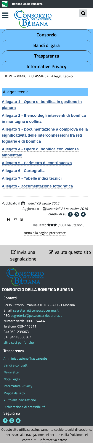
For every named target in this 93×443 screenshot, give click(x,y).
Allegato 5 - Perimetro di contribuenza (37, 163)
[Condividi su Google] (76, 214)
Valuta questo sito (72, 252)
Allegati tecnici (62, 76)
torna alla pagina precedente (45, 232)
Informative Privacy (46, 66)
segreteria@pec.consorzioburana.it (36, 315)
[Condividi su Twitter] (83, 214)
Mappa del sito (14, 393)
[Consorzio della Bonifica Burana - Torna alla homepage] (46, 19)
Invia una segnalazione (23, 255)
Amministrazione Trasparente (25, 358)
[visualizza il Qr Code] (22, 220)
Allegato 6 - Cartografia (23, 170)
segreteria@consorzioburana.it (36, 310)
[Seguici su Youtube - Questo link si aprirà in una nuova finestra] (18, 420)
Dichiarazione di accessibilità (24, 407)
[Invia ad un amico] (15, 220)
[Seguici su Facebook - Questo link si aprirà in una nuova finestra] (5, 420)
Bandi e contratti (15, 365)
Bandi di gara (46, 45)
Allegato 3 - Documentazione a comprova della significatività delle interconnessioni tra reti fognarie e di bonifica (45, 135)
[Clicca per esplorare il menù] (5, 15)
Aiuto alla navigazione (19, 400)
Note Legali (11, 379)
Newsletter (11, 372)
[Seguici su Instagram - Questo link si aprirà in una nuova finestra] (11, 420)
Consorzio (47, 34)
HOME (8, 76)
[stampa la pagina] (8, 220)
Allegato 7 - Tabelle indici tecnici (32, 178)
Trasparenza (46, 55)
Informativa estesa (53, 439)
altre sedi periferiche (18, 342)
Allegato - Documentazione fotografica (37, 186)
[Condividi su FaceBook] (70, 214)
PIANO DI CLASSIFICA (33, 76)
